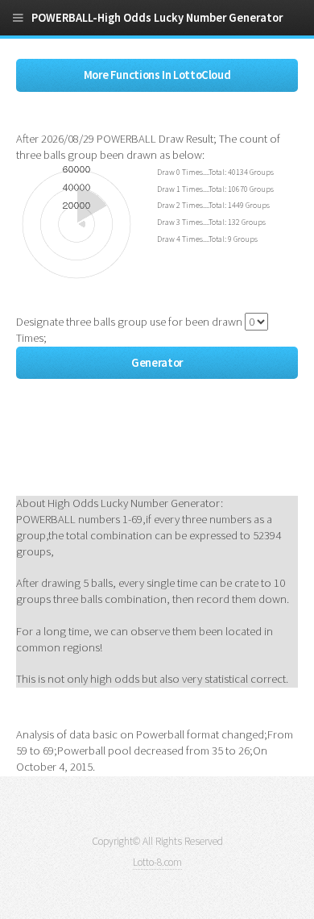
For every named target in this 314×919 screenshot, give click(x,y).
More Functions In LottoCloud (157, 75)
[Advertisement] (145, 451)
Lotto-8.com (157, 862)
